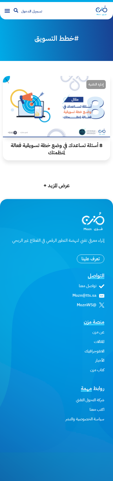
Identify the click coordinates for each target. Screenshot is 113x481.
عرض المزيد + (56, 185)
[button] (7, 10)
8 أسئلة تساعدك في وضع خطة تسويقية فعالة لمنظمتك (57, 148)
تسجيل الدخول (31, 11)
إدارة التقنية (96, 84)
